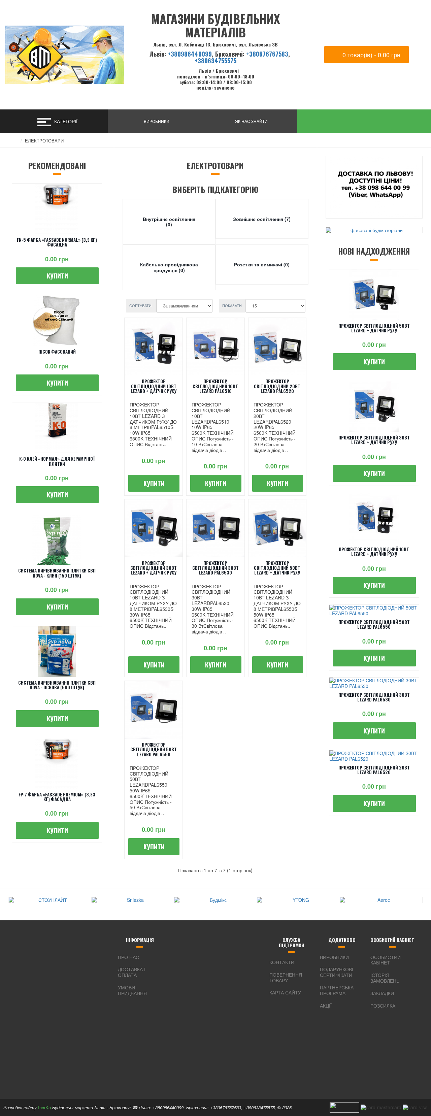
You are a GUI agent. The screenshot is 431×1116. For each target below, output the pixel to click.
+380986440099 (190, 54)
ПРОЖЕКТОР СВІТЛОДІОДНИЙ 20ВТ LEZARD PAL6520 (277, 386)
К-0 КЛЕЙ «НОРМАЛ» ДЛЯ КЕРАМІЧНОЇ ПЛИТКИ (57, 461)
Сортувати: (141, 305)
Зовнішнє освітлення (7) (262, 219)
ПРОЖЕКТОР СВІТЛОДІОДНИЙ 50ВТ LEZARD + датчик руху (277, 568)
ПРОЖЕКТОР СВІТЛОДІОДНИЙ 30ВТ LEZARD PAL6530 (215, 568)
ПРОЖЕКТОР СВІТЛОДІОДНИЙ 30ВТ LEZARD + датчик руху (153, 568)
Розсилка (382, 1005)
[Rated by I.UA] (344, 1106)
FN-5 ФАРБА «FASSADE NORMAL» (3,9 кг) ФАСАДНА (57, 242)
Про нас (128, 957)
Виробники (334, 957)
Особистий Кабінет (385, 960)
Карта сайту (285, 992)
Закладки (382, 993)
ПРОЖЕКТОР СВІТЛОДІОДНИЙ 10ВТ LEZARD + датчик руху (153, 386)
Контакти (281, 962)
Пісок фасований (57, 351)
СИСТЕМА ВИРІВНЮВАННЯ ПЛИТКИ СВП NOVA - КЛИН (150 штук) (57, 573)
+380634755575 (215, 60)
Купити (57, 275)
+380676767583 (267, 54)
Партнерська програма (337, 990)
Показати (232, 305)
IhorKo (44, 1107)
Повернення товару (285, 977)
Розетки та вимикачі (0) (262, 264)
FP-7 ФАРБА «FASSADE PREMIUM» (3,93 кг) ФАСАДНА (57, 796)
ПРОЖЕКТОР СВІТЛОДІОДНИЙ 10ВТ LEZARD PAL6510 (215, 386)
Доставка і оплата (131, 972)
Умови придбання (132, 990)
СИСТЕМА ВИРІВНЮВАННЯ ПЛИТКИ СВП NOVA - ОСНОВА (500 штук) (57, 685)
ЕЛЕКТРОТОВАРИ (44, 140)
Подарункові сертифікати (336, 972)
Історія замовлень (384, 978)
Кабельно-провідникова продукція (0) (169, 267)
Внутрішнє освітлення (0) (169, 222)
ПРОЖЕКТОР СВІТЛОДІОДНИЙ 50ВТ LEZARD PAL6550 (153, 749)
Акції (326, 1005)
